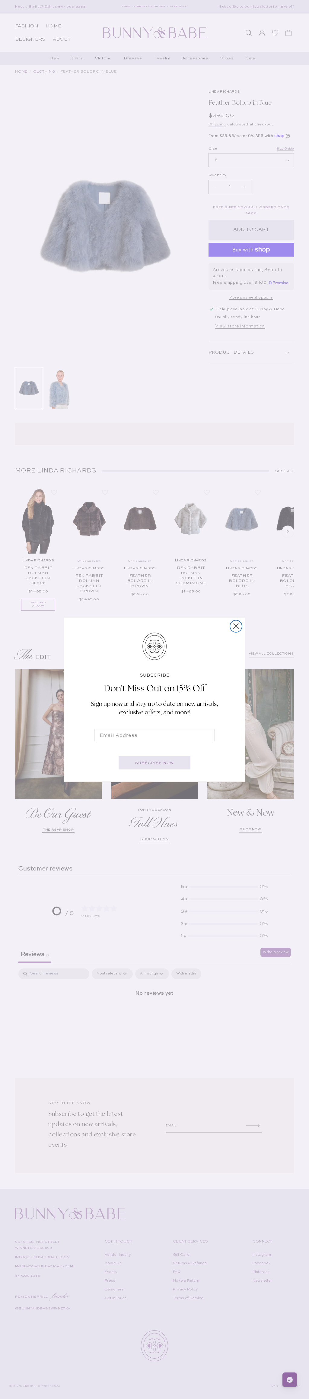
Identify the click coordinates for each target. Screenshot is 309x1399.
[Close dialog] (236, 626)
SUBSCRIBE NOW (154, 762)
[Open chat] (289, 1379)
